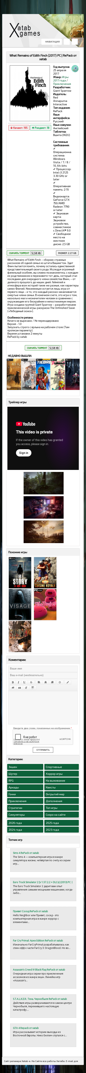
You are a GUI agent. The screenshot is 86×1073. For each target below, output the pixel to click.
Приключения (62, 83)
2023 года (52, 829)
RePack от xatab (26, 31)
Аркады (14, 787)
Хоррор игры (54, 773)
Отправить (43, 750)
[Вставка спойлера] (32, 688)
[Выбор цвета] (67, 682)
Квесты (51, 787)
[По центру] (45, 682)
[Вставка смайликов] (60, 682)
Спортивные (54, 767)
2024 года (15, 829)
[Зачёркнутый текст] (31, 682)
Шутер (13, 773)
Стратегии (15, 807)
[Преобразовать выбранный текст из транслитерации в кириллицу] (26, 688)
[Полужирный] (13, 682)
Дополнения (54, 801)
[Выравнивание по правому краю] (52, 682)
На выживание (55, 780)
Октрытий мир (55, 794)
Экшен (13, 767)
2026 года (15, 823)
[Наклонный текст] (18, 682)
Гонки (12, 794)
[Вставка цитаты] (19, 688)
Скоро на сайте (56, 814)
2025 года (52, 823)
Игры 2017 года (61, 78)
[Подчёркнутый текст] (24, 682)
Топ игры (51, 807)
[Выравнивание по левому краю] (39, 682)
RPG (11, 780)
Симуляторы (17, 814)
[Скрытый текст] (13, 688)
